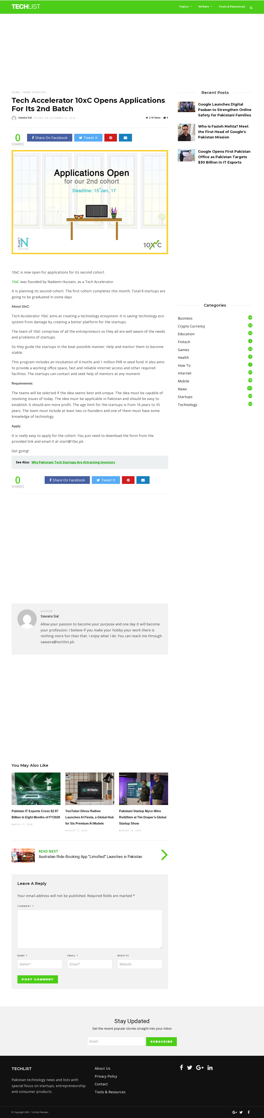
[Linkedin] (210, 1067)
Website (123, 955)
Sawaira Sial (25, 117)
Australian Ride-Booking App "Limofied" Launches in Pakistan (90, 856)
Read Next (48, 851)
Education (186, 334)
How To (184, 365)
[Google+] (200, 1067)
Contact (101, 1084)
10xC (16, 281)
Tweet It (91, 137)
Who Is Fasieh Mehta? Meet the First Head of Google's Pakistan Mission (223, 131)
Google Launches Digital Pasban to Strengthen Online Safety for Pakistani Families (224, 109)
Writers (203, 6)
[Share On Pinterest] (110, 138)
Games (183, 349)
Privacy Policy (106, 1076)
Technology (187, 404)
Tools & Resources (232, 6)
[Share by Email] (125, 138)
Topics (184, 6)
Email (72, 955)
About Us (102, 1068)
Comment (25, 906)
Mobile (183, 381)
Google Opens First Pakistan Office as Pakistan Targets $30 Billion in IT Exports (224, 157)
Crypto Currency (191, 326)
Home (16, 92)
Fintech (184, 341)
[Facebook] (181, 1067)
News (27, 92)
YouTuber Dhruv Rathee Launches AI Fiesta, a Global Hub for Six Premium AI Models (89, 817)
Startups (39, 92)
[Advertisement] (132, 48)
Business (185, 318)
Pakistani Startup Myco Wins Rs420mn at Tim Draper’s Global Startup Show (142, 817)
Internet (185, 373)
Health (183, 357)
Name (22, 955)
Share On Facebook (51, 137)
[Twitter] (189, 1067)
